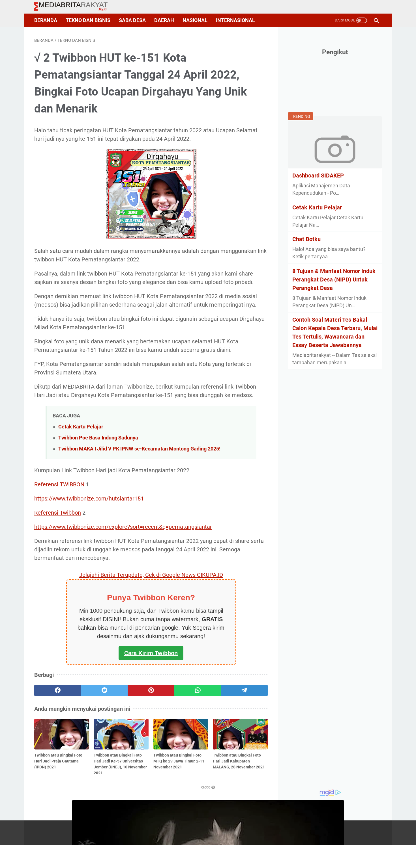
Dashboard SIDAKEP (318, 175)
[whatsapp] (197, 690)
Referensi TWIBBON (59, 484)
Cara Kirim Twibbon (151, 653)
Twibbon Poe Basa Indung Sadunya (98, 438)
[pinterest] (151, 690)
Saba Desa (132, 20)
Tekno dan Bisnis (88, 20)
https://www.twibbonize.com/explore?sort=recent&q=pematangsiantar (123, 526)
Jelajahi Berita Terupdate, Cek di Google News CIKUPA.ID (151, 574)
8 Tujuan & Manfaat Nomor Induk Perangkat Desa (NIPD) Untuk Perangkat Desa (334, 279)
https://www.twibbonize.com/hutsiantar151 (89, 498)
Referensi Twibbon (57, 512)
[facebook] (57, 690)
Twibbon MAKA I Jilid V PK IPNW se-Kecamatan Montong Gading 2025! (139, 449)
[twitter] (104, 690)
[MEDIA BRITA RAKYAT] (74, 7)
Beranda (45, 20)
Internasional (235, 20)
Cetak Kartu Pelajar (80, 427)
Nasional (195, 20)
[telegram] (244, 690)
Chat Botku (306, 239)
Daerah (164, 20)
